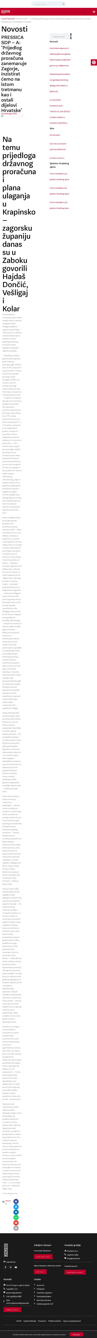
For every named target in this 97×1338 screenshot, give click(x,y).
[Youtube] (16, 1267)
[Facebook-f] (5, 1267)
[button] (94, 62)
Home (3, 18)
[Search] (63, 4)
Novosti (10, 18)
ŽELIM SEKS (55, 134)
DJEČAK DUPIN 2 (57, 157)
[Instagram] (11, 1267)
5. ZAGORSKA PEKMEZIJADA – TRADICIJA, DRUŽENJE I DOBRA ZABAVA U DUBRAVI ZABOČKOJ (60, 111)
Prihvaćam (76, 1334)
